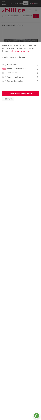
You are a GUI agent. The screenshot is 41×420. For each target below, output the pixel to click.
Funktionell (12, 65)
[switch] (4, 65)
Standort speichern (15, 81)
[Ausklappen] (38, 64)
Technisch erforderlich (17, 69)
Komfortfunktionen (15, 77)
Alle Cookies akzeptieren (20, 94)
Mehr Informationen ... (19, 51)
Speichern (8, 99)
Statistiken (12, 73)
